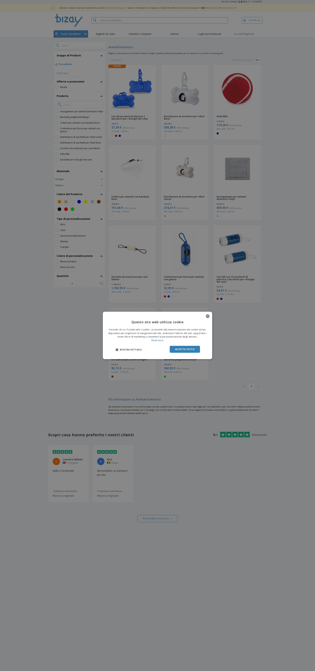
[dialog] (157, 335)
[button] (128, 349)
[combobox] (207, 316)
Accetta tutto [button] (185, 349)
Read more (157, 340)
